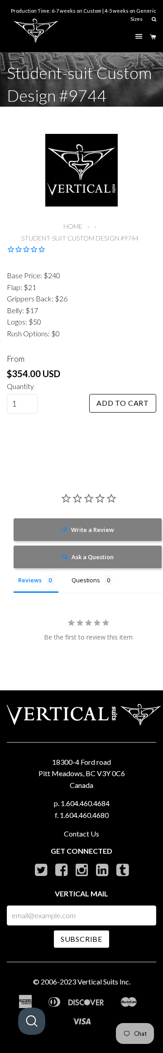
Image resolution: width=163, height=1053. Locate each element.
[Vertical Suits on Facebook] (61, 872)
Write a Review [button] (92, 530)
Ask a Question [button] (93, 557)
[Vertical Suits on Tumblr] (122, 872)
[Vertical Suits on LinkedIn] (102, 872)
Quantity (20, 386)
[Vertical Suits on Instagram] (82, 872)
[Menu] (139, 36)
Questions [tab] (86, 580)
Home (72, 226)
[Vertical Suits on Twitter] (41, 872)
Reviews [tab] (30, 580)
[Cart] (153, 37)
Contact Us (81, 833)
